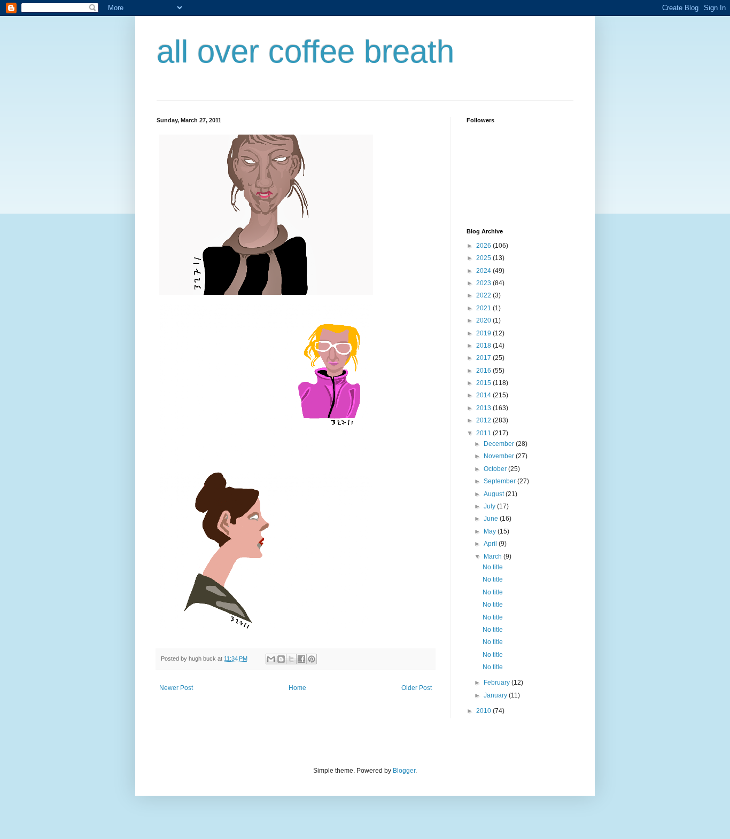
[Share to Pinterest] (311, 659)
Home (297, 688)
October (496, 469)
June (492, 518)
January (496, 695)
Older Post (416, 688)
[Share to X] (291, 659)
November (500, 456)
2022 (484, 295)
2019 (484, 333)
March (493, 556)
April (491, 543)
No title (493, 567)
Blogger (404, 770)
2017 (484, 358)
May (491, 531)
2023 (484, 283)
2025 (484, 258)
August (495, 494)
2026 (484, 245)
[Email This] (271, 659)
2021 (484, 308)
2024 (484, 271)
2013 (484, 408)
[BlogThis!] (281, 659)
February (497, 682)
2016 (484, 370)
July (490, 506)
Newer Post (176, 688)
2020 (484, 320)
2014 (484, 395)
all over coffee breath (305, 51)
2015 (484, 383)
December (500, 444)
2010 (484, 711)
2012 (484, 420)
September (500, 481)
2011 (484, 433)
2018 (484, 345)
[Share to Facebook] (301, 659)
